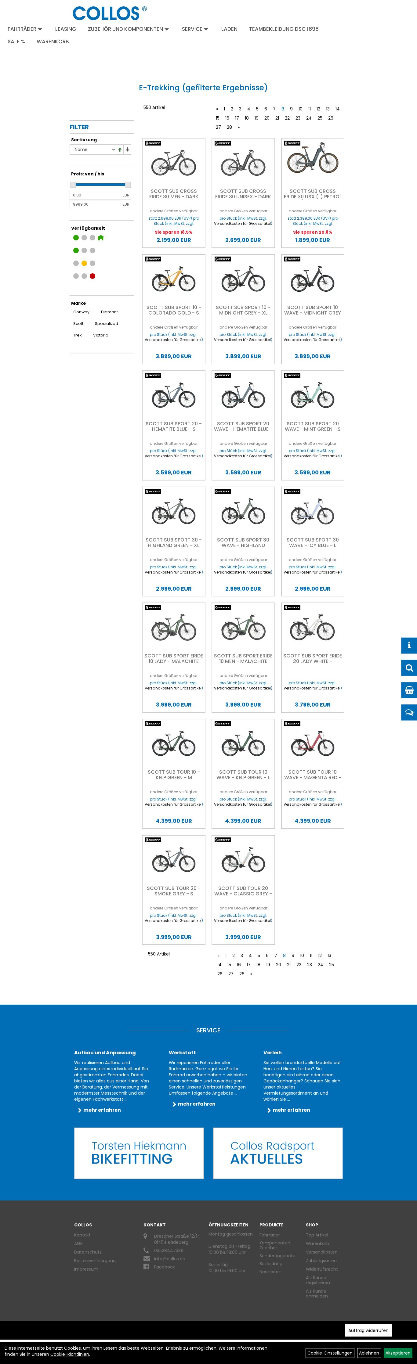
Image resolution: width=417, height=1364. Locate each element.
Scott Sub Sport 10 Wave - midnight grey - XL (312, 313)
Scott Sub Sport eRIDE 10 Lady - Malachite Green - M (173, 661)
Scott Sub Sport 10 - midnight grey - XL (243, 310)
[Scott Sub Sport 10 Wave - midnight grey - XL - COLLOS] (313, 279)
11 (309, 109)
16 (227, 118)
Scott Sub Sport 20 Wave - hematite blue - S (243, 429)
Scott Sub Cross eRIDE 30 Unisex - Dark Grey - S (243, 197)
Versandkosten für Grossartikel (242, 223)
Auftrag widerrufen (368, 1330)
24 (309, 118)
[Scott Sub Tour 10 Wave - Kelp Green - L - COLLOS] (243, 743)
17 (237, 118)
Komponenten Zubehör (274, 1245)
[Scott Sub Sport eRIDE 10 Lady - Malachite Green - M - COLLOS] (174, 627)
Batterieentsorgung (95, 1261)
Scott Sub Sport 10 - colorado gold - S (174, 310)
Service (192, 29)
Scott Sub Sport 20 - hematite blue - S (174, 426)
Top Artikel (317, 1235)
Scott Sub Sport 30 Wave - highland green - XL (243, 545)
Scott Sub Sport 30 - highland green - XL (174, 542)
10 (301, 109)
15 (217, 118)
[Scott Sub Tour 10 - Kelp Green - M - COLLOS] (174, 743)
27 (218, 127)
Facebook (164, 1267)
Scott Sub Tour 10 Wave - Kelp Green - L (243, 774)
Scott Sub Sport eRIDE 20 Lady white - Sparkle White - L (312, 661)
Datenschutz (88, 1252)
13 (328, 109)
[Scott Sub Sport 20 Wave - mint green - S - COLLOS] (313, 395)
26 (330, 118)
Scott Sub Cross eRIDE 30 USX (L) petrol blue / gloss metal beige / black (313, 199)
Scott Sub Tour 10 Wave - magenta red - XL (312, 777)
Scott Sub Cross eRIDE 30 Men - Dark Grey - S (173, 197)
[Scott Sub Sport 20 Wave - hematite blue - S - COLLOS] (243, 395)
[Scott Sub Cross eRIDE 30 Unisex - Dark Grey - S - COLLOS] (243, 162)
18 (247, 118)
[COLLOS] (110, 13)
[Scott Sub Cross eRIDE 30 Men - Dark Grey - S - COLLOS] (174, 162)
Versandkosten (322, 1252)
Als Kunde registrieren (318, 1280)
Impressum (86, 1269)
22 (287, 118)
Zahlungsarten (321, 1261)
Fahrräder (22, 29)
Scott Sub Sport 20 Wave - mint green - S (313, 426)
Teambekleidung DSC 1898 (284, 29)
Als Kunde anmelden (317, 1293)
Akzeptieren (398, 1353)
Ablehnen (369, 1353)
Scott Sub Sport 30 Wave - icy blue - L (313, 542)
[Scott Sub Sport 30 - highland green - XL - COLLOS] (174, 511)
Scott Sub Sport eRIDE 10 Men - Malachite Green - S (243, 661)
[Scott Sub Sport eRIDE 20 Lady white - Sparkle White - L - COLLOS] (313, 627)
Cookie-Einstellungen (330, 1353)
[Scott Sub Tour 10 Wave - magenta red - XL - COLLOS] (313, 743)
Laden (229, 29)
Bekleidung (270, 1264)
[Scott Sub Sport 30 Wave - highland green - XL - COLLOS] (243, 511)
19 (257, 118)
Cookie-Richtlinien (69, 1354)
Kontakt (82, 1235)
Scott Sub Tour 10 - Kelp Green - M (174, 774)
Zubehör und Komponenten (125, 29)
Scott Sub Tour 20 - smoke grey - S (174, 891)
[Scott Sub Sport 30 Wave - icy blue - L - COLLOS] (313, 511)
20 (267, 118)
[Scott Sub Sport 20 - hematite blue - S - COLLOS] (174, 395)
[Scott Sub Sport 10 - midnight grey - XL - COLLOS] (243, 279)
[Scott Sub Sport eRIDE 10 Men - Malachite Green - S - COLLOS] (243, 627)
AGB (78, 1243)
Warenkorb (53, 41)
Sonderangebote (277, 1256)
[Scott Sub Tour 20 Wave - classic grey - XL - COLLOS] (243, 860)
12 (318, 109)
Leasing (65, 29)
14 (337, 109)
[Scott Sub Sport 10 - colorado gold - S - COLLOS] (174, 279)
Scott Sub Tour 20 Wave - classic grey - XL (243, 894)
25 (319, 118)
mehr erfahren (102, 1110)
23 (298, 118)
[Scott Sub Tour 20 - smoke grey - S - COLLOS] (174, 860)
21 (277, 118)
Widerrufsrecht (322, 1269)
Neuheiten (270, 1272)
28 (229, 127)
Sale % (16, 41)
